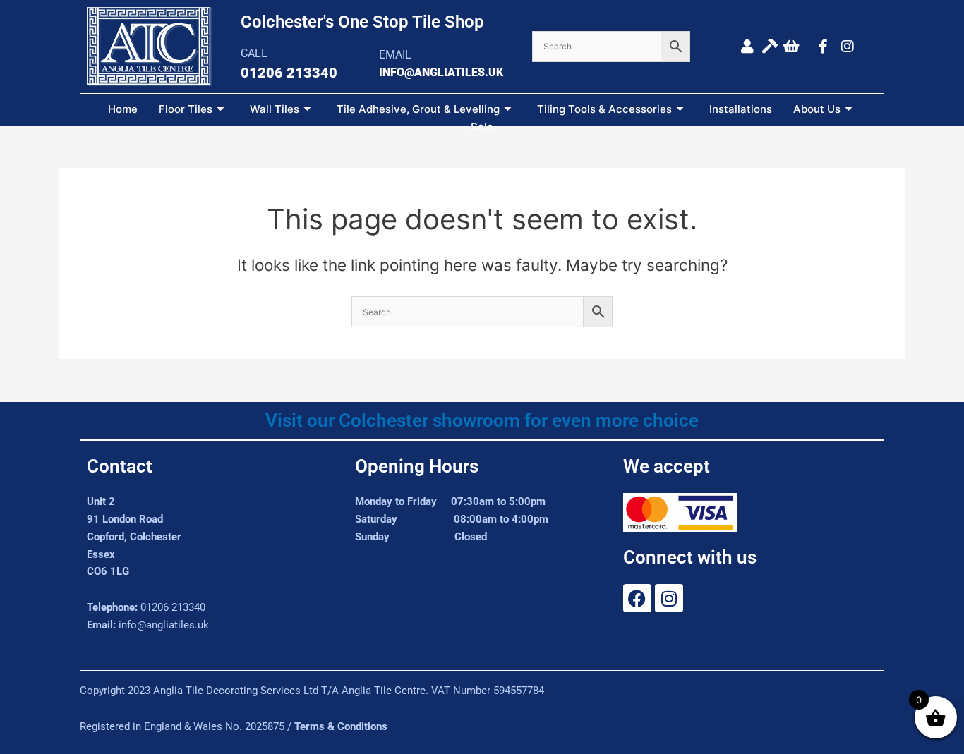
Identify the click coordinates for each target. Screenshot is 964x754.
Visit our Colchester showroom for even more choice (482, 420)
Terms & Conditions (340, 726)
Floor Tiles (185, 109)
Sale (482, 126)
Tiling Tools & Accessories (604, 109)
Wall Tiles (274, 109)
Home (123, 109)
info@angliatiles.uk (164, 625)
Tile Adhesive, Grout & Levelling (418, 109)
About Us (817, 109)
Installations (740, 109)
